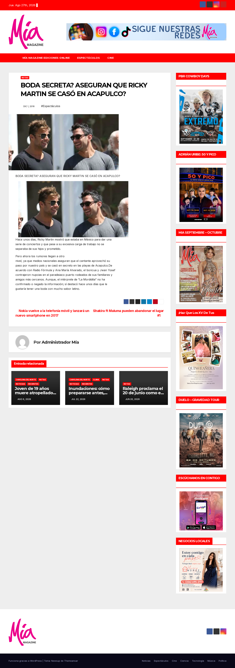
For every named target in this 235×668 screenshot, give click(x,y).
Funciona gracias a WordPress (25, 660)
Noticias (20, 384)
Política (222, 660)
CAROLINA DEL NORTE (26, 380)
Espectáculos (88, 57)
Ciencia (184, 660)
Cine (110, 57)
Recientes (33, 384)
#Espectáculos (50, 106)
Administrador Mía (60, 342)
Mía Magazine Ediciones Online (46, 57)
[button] (225, 58)
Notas (25, 78)
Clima (96, 380)
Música (211, 660)
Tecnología (198, 660)
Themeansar (71, 660)
